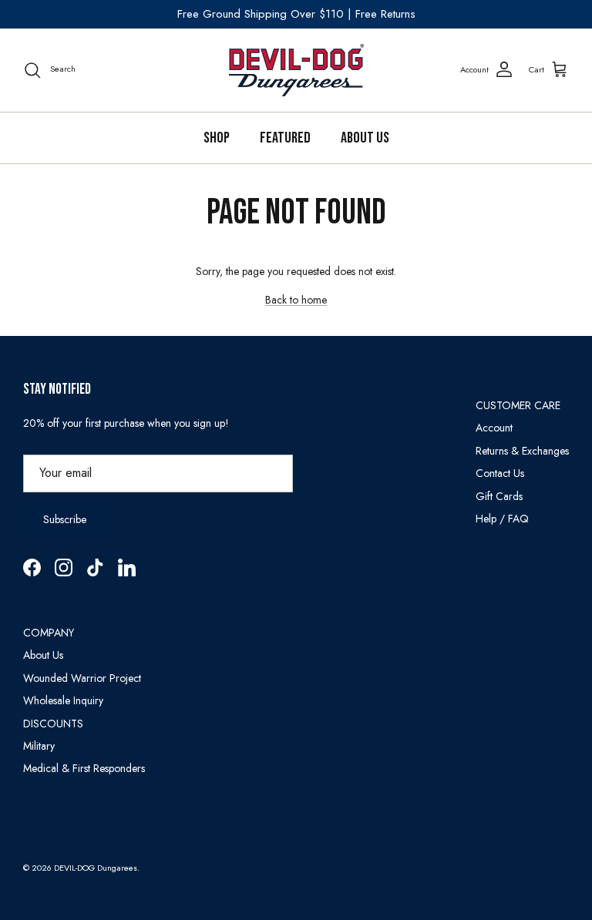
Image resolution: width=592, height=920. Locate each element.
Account (494, 427)
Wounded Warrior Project (82, 678)
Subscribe (64, 519)
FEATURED (285, 138)
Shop (217, 138)
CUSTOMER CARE (518, 405)
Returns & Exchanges (522, 450)
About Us (365, 138)
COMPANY (48, 632)
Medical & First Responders (84, 768)
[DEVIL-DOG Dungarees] (296, 70)
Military (39, 746)
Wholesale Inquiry (63, 700)
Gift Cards (499, 496)
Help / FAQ (502, 518)
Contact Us (500, 473)
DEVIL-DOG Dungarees (95, 867)
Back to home (296, 299)
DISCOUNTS (53, 723)
